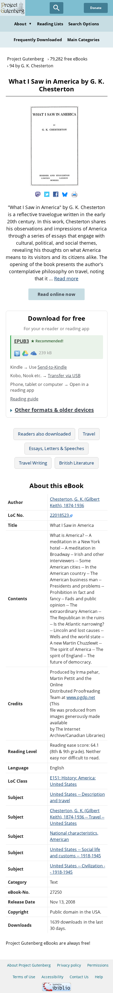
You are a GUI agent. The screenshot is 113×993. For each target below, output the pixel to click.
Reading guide (24, 399)
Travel (89, 434)
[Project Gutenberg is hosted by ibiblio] (56, 989)
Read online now (57, 294)
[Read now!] (54, 184)
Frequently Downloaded (38, 39)
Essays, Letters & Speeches (56, 448)
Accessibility (52, 976)
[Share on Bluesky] (65, 194)
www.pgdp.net (80, 697)
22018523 (60, 515)
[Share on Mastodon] (37, 194)
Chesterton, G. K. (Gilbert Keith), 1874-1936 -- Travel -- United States (77, 817)
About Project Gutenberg (29, 965)
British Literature (76, 463)
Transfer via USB (64, 376)
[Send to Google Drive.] (25, 353)
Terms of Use (24, 976)
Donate (95, 8)
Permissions (98, 965)
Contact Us (79, 976)
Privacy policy (69, 965)
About (23, 23)
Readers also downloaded (44, 434)
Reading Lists (50, 23)
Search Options (83, 23)
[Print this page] (74, 194)
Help (99, 976)
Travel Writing (33, 463)
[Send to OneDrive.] (33, 352)
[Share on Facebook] (55, 194)
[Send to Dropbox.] (17, 353)
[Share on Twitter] (46, 194)
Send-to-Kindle (52, 367)
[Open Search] (56, 8)
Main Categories (83, 39)
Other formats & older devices (54, 410)
